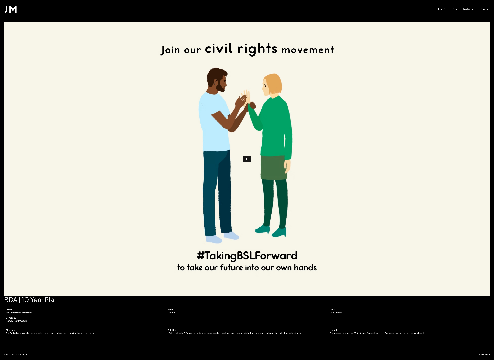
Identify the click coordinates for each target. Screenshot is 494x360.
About (441, 9)
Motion (453, 9)
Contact (485, 9)
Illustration (468, 9)
